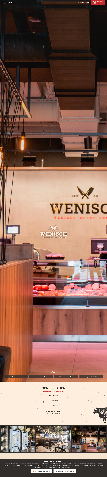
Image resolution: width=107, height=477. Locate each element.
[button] (3, 190)
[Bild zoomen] (18, 439)
